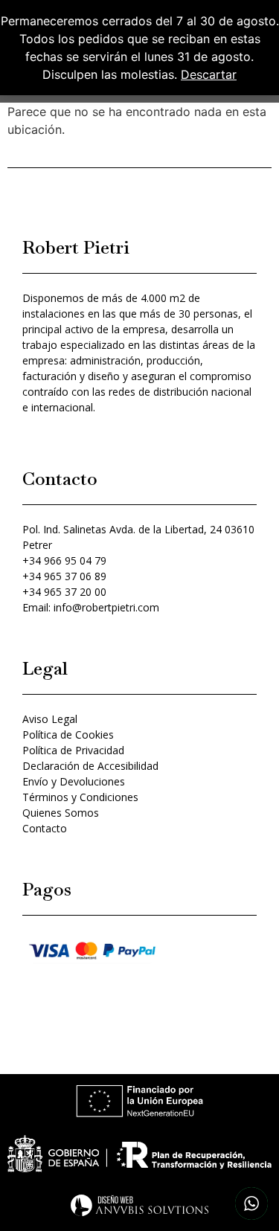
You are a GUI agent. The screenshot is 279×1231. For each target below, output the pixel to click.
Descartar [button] (209, 74)
